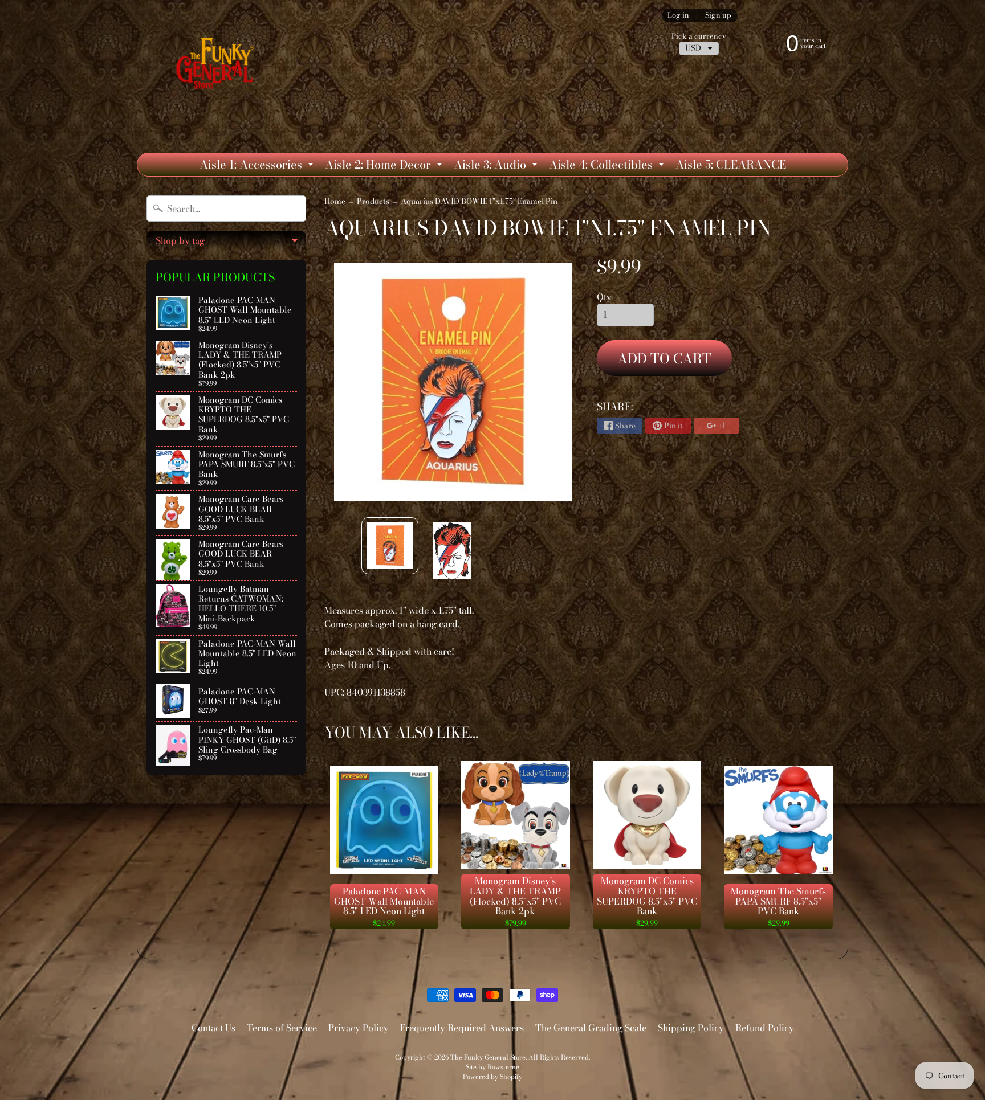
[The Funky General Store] (217, 66)
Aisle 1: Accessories (258, 166)
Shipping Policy (691, 1027)
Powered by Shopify (492, 1076)
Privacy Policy (358, 1027)
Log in (678, 15)
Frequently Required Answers (462, 1027)
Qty (604, 297)
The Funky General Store (488, 1057)
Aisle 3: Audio (497, 166)
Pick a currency (698, 36)
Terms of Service (282, 1027)
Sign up (718, 15)
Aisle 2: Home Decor (385, 166)
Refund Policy (764, 1027)
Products (373, 201)
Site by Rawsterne (492, 1067)
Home (334, 201)
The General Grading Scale (590, 1027)
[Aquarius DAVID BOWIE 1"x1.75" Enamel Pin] (389, 545)
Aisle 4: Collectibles (608, 166)
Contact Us (213, 1027)
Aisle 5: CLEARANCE (730, 164)
